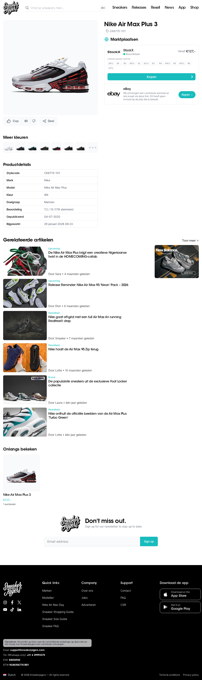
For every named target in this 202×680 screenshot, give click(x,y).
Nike (47, 180)
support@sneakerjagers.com (27, 650)
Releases (139, 8)
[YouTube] (5, 610)
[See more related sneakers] (92, 147)
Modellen (48, 597)
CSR (123, 604)
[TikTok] (12, 610)
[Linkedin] (19, 610)
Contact (126, 590)
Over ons (87, 590)
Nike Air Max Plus (55, 187)
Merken (47, 590)
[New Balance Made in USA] (177, 261)
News (169, 8)
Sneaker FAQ (50, 626)
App (182, 8)
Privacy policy (191, 674)
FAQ (123, 597)
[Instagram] (5, 602)
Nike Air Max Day (53, 604)
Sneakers (119, 8)
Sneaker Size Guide (54, 619)
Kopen (170, 76)
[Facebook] (12, 602)
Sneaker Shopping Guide (58, 611)
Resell (155, 8)
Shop (194, 8)
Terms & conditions (169, 674)
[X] (19, 602)
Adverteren (88, 604)
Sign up (149, 541)
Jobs (84, 597)
